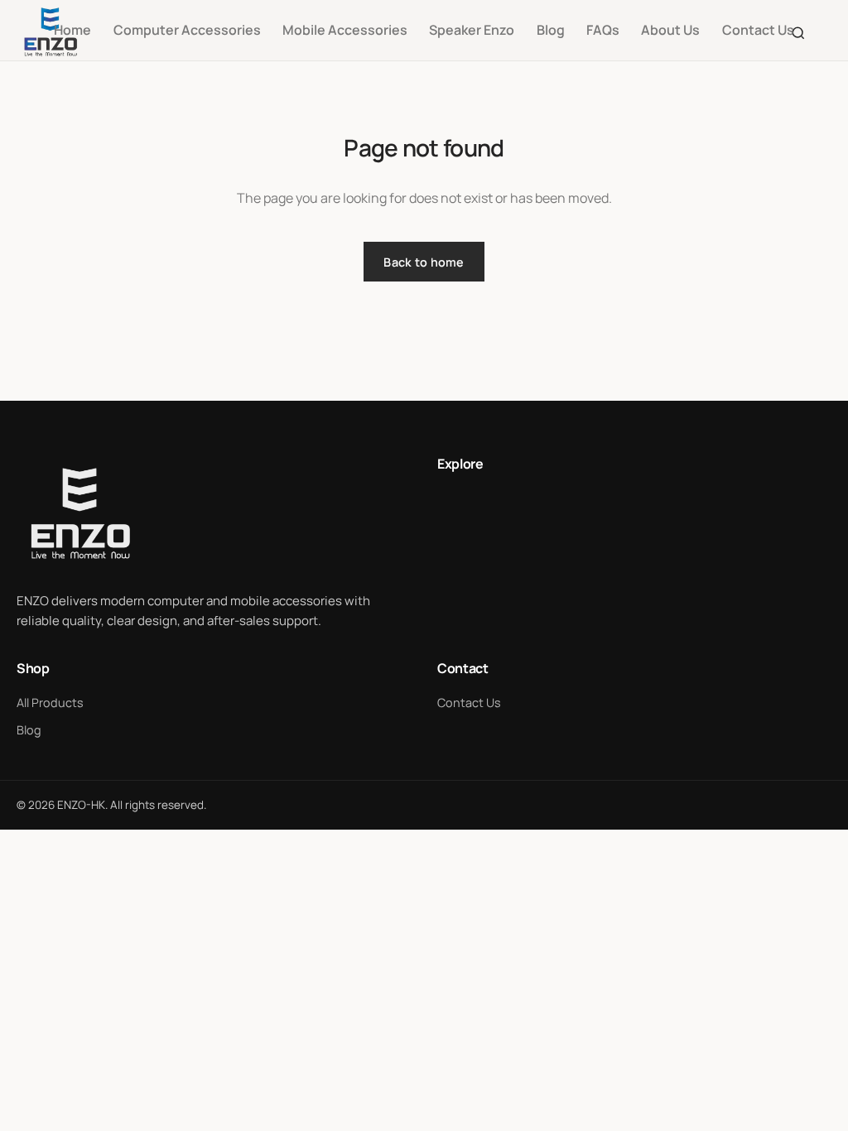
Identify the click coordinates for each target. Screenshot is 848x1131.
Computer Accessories (187, 30)
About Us (670, 30)
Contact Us (758, 30)
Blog (551, 30)
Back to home (423, 262)
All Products (50, 702)
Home (72, 30)
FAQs (602, 30)
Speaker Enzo (471, 30)
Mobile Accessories (344, 30)
